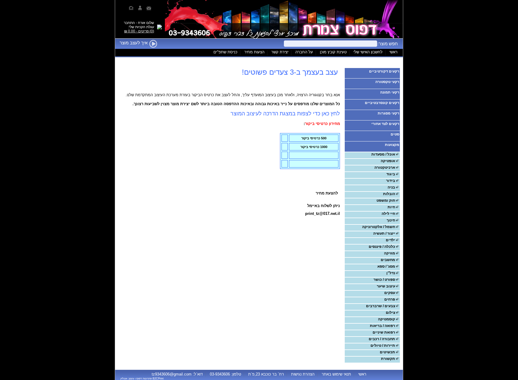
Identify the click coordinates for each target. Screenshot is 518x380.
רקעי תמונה (389, 92)
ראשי (393, 52)
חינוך (391, 220)
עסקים (389, 293)
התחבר (129, 23)
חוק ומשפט (386, 200)
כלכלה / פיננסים (382, 247)
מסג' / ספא (386, 266)
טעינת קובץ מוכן (333, 52)
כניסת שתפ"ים (225, 52)
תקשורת (388, 359)
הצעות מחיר (254, 52)
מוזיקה (389, 253)
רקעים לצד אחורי (385, 124)
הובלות (389, 194)
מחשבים (388, 260)
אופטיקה (388, 161)
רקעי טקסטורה (387, 82)
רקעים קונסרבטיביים (382, 103)
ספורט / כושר (384, 280)
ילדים (390, 240)
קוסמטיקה (386, 319)
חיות (391, 207)
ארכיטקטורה (384, 167)
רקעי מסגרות (388, 113)
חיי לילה (388, 214)
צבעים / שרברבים (380, 306)
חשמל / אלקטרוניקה (378, 227)
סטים (395, 134)
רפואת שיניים (384, 332)
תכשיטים (387, 352)
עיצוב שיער (386, 286)
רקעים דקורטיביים (384, 71)
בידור (390, 181)
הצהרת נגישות (302, 374)
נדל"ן (390, 273)
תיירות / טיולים (383, 345)
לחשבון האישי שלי (368, 52)
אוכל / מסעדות (383, 154)
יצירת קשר (279, 52)
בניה (391, 187)
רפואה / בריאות (382, 326)
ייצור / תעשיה (384, 233)
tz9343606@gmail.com (172, 374)
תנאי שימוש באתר (336, 374)
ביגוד (390, 174)
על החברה (304, 52)
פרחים (389, 299)
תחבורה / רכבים (382, 339)
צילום (390, 312)
